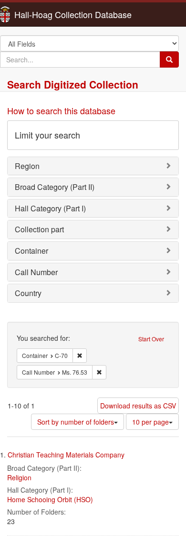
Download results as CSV (138, 405)
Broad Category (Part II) (54, 186)
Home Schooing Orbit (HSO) (50, 499)
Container (31, 250)
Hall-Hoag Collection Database (43, 14)
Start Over (151, 339)
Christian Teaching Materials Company (66, 454)
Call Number (36, 272)
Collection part (39, 229)
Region (27, 165)
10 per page (150, 422)
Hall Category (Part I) (50, 208)
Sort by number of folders (75, 422)
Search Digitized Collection (72, 84)
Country (28, 293)
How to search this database (61, 110)
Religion (19, 477)
